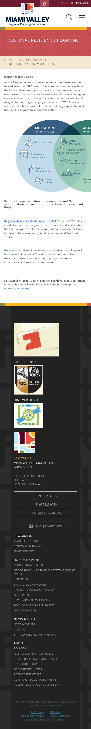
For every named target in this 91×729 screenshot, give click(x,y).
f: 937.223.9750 (46, 504)
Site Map (61, 719)
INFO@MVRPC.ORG (48, 526)
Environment (24, 551)
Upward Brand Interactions (47, 705)
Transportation (26, 541)
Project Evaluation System (34, 589)
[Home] (29, 14)
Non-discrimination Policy (34, 653)
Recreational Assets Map (32, 600)
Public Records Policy (37, 719)
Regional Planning (28, 546)
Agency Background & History (37, 684)
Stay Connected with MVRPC (35, 634)
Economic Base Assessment (34, 605)
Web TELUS (21, 579)
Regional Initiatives (33, 60)
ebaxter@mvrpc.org (16, 288)
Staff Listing (37, 712)
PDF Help (55, 712)
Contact (20, 629)
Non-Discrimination (32, 715)
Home (8, 60)
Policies (20, 648)
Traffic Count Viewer (30, 584)
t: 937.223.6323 (46, 496)
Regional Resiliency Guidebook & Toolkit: (30, 221)
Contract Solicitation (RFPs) (35, 679)
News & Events (24, 624)
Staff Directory (25, 664)
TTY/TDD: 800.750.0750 (46, 513)
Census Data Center (28, 565)
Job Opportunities (28, 669)
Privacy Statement (60, 715)
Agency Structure (27, 674)
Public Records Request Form (36, 658)
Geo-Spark (21, 595)
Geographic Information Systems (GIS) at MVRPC (44, 572)
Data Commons (25, 610)
